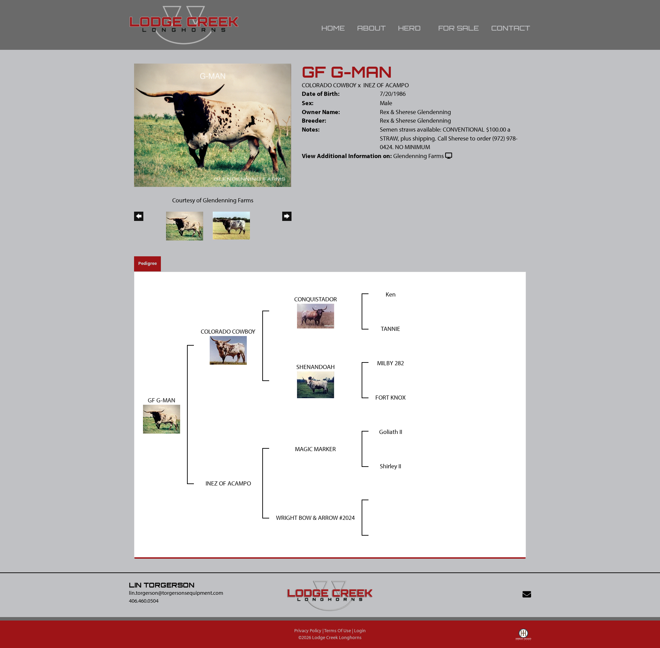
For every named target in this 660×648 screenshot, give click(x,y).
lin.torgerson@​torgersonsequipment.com (176, 592)
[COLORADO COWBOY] (228, 350)
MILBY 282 (390, 363)
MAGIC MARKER (315, 449)
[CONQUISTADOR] (315, 315)
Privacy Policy (307, 630)
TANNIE (390, 329)
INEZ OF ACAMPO (386, 85)
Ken (391, 294)
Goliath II (390, 432)
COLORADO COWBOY (329, 85)
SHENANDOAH (315, 367)
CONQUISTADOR (315, 299)
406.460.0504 (143, 600)
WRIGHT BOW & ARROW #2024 (315, 518)
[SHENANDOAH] (315, 384)
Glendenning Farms (418, 156)
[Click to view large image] (212, 125)
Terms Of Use (337, 630)
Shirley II (390, 466)
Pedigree (147, 263)
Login (360, 630)
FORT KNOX (390, 397)
